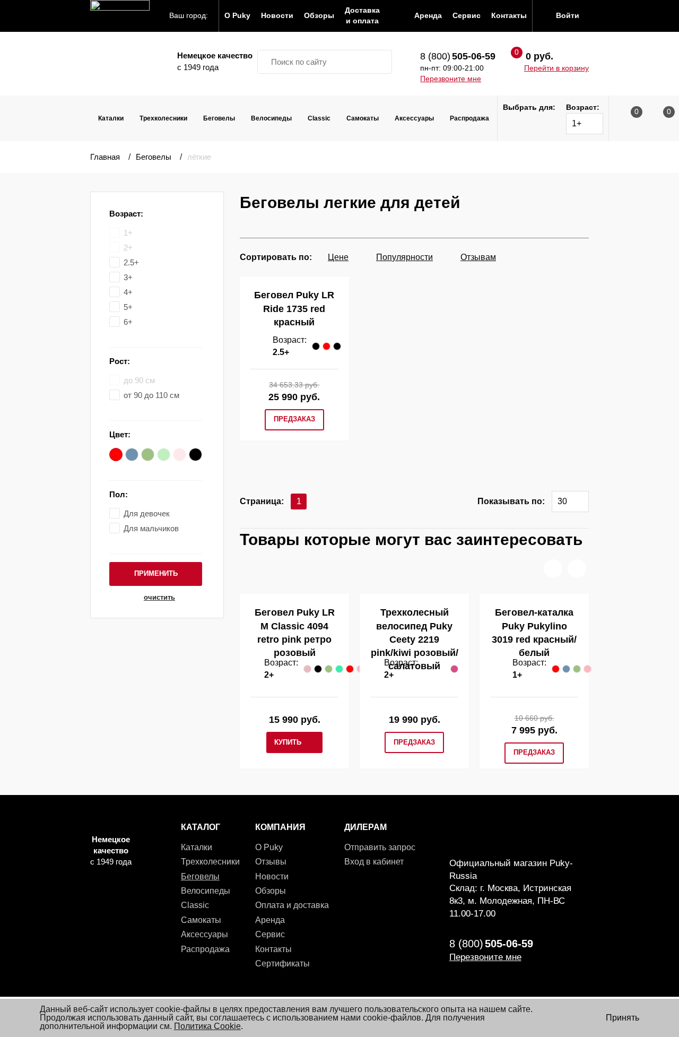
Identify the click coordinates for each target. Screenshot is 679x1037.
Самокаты (362, 118)
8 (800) (457, 56)
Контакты (273, 949)
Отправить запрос (379, 847)
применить (156, 573)
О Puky (269, 847)
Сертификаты (282, 963)
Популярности (404, 257)
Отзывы (270, 861)
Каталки (111, 118)
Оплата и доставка (292, 905)
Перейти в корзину (556, 68)
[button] (553, 568)
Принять (622, 1017)
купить (287, 742)
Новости (272, 876)
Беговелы (219, 118)
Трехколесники (163, 118)
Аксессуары (414, 118)
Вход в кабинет (374, 861)
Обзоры (270, 890)
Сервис (270, 934)
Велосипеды (271, 118)
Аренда (270, 919)
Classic (319, 118)
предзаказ (294, 419)
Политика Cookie (207, 1026)
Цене (338, 257)
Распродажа (469, 118)
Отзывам (478, 257)
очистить (159, 597)
